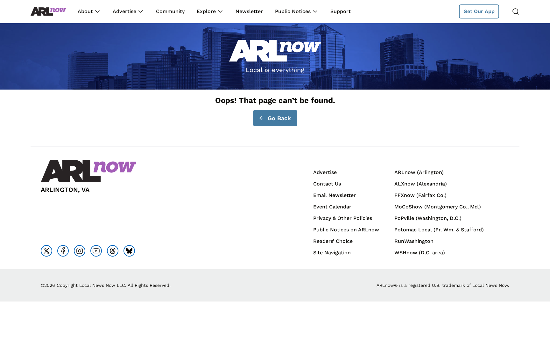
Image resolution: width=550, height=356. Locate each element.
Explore (206, 11)
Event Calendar (332, 207)
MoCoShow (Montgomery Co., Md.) (437, 207)
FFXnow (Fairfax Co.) (420, 195)
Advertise (124, 11)
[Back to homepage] (48, 11)
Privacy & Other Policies (342, 218)
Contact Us (327, 184)
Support (340, 11)
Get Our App (479, 11)
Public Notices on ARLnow (346, 230)
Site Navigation (332, 253)
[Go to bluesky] (129, 251)
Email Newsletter (334, 195)
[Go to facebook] (63, 251)
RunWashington (414, 241)
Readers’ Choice (333, 241)
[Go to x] (46, 251)
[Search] (515, 11)
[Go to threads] (112, 251)
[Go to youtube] (96, 251)
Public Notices (293, 11)
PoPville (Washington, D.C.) (428, 218)
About (85, 11)
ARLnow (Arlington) (419, 172)
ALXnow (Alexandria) (420, 184)
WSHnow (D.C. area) (419, 253)
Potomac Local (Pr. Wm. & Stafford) (439, 230)
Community (170, 11)
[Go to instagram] (79, 251)
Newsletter (249, 11)
